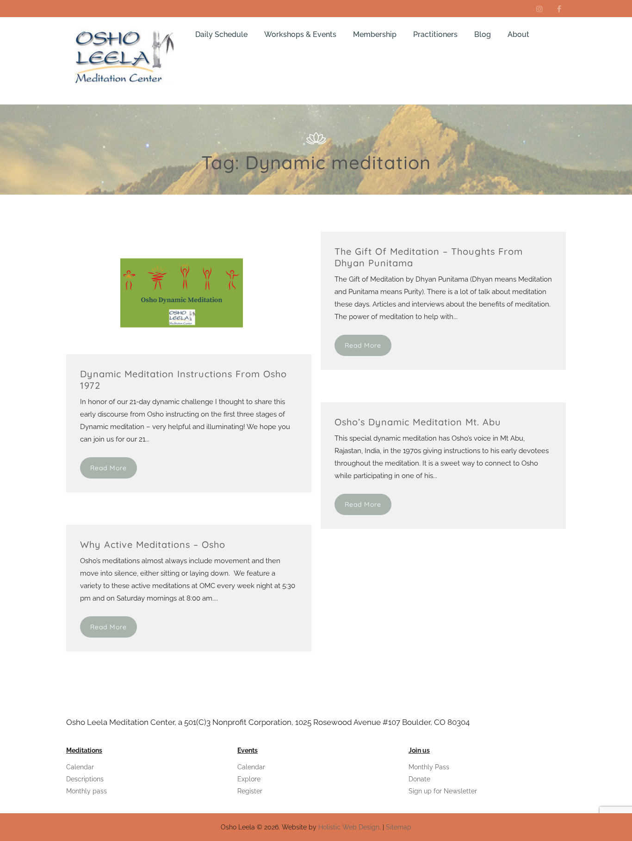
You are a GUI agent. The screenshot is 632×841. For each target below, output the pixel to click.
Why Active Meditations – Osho (152, 544)
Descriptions (85, 779)
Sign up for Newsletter (443, 791)
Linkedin (539, 8)
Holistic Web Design (348, 827)
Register (249, 791)
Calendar (80, 767)
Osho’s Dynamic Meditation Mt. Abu (418, 422)
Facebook (559, 8)
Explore (248, 779)
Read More (108, 468)
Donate (419, 779)
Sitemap (398, 827)
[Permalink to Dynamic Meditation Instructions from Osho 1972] (154, 352)
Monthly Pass (429, 767)
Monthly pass (86, 791)
